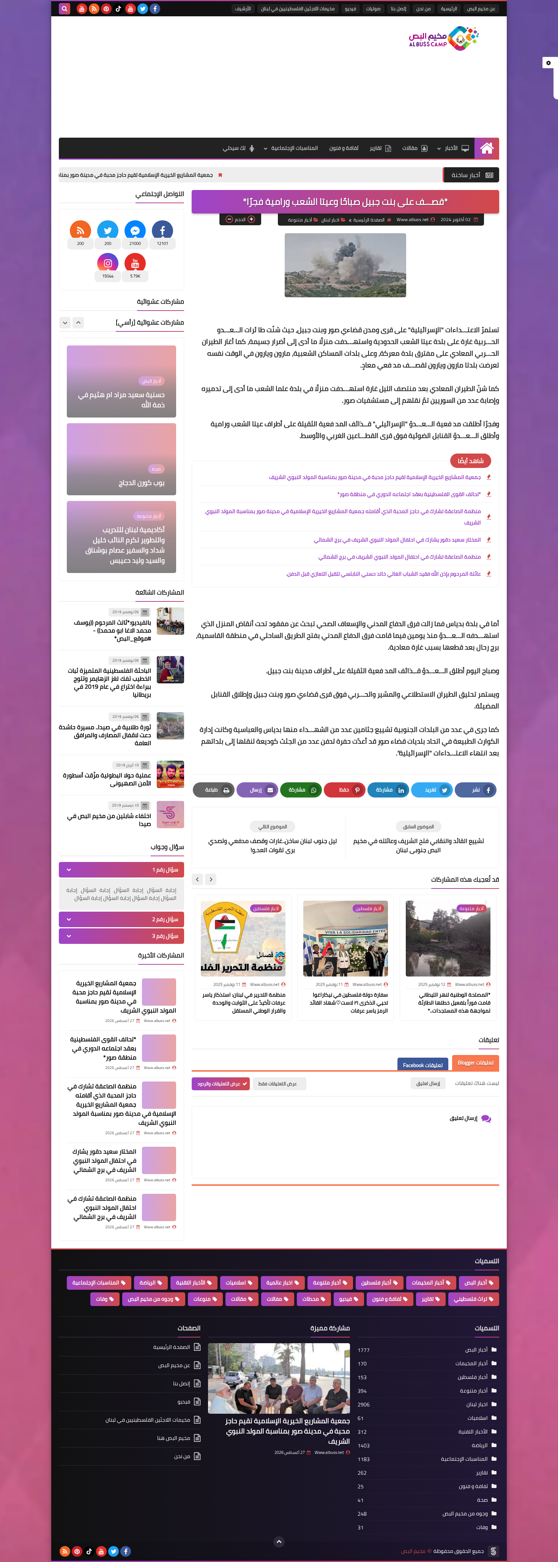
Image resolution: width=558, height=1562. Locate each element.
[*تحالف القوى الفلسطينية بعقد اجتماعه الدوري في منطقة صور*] (159, 1048)
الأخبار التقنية (190, 1282)
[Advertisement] (197, 77)
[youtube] (130, 8)
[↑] (279, 1542)
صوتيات (373, 8)
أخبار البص (476, 1282)
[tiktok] (118, 8)
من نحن (423, 8)
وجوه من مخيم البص (150, 1299)
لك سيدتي (234, 148)
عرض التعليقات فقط (278, 1083)
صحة (482, 1500)
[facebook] (155, 8)
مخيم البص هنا (173, 1438)
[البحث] (64, 8)
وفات (101, 1299)
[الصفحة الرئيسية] (486, 148)
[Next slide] (197, 879)
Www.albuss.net (329, 1452)
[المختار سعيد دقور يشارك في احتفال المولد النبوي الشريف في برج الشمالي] (159, 1160)
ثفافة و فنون (343, 148)
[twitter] (142, 8)
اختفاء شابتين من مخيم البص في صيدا (109, 819)
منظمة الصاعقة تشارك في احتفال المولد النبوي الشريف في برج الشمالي (399, 557)
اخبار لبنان (330, 220)
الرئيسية (449, 8)
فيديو (350, 8)
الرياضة (148, 1282)
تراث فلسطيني (470, 1299)
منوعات (202, 1299)
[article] (272, 837)
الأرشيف (243, 8)
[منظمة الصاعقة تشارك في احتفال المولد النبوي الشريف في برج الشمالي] (159, 1207)
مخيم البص (413, 1551)
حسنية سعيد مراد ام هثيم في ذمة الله (121, 399)
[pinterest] (106, 8)
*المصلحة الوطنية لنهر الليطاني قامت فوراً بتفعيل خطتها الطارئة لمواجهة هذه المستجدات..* (454, 1003)
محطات (311, 1299)
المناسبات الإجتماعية (294, 148)
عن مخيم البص (481, 8)
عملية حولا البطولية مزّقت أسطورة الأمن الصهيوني (107, 779)
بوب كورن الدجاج (142, 482)
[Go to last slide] (210, 879)
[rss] (94, 8)
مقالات (410, 148)
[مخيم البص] (444, 38)
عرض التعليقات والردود (218, 1083)
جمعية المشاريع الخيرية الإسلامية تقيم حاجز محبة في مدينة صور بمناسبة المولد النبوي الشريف (182, 175)
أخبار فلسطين (376, 1282)
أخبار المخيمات (428, 1282)
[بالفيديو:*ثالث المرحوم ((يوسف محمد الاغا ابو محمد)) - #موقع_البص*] (170, 621)
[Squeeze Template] (493, 1551)
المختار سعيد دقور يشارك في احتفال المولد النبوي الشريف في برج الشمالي (397, 540)
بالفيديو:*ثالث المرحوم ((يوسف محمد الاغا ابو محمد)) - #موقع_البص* (112, 630)
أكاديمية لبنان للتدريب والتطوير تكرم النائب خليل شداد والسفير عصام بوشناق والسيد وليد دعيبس (125, 545)
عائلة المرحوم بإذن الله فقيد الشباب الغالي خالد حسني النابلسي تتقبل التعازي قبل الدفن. (383, 574)
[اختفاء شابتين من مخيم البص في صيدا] (170, 814)
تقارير (375, 148)
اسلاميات (236, 1282)
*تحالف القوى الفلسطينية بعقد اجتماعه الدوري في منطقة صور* (409, 494)
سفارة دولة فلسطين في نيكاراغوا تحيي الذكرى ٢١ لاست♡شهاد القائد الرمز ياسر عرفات (349, 1003)
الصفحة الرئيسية (369, 220)
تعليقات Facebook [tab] (423, 1065)
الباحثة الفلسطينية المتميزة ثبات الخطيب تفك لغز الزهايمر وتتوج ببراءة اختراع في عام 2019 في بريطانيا (109, 682)
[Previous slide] (78, 322)
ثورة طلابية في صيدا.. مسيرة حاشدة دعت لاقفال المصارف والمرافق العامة (105, 735)
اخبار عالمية (279, 1282)
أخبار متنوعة (300, 220)
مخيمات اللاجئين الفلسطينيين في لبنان (298, 8)
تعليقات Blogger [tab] (475, 1062)
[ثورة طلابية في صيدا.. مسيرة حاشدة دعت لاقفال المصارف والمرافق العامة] (170, 725)
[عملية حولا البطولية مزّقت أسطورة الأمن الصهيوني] (170, 774)
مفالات (274, 1299)
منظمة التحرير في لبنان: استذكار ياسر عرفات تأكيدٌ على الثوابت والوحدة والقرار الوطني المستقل (243, 1003)
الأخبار (451, 148)
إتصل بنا (398, 8)
